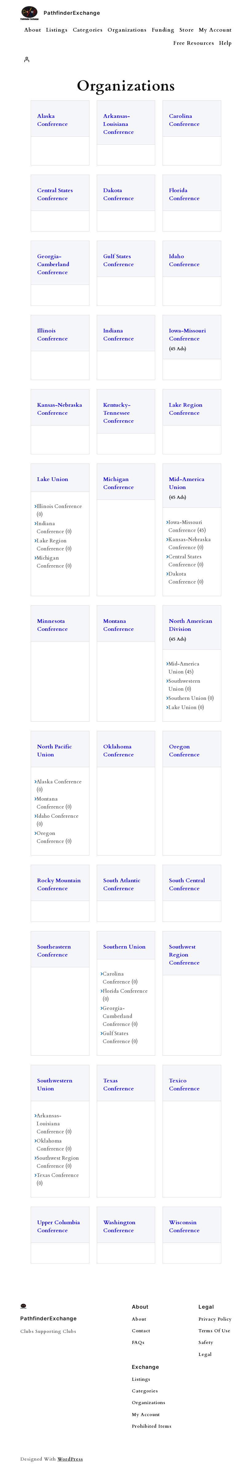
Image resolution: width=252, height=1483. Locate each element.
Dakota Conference (118, 194)
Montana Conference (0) (54, 803)
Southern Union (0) (191, 698)
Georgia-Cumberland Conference (53, 264)
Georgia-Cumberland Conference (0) (120, 1016)
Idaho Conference (184, 260)
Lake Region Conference (186, 409)
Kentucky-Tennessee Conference (118, 413)
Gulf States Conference (118, 260)
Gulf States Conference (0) (120, 1037)
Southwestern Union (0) (184, 685)
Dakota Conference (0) (185, 578)
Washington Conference (119, 1226)
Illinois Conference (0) (59, 510)
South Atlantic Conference (121, 884)
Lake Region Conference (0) (54, 545)
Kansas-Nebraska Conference (59, 409)
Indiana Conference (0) (54, 527)
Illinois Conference (52, 335)
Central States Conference (55, 194)
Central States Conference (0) (185, 560)
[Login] (26, 59)
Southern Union (124, 947)
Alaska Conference (52, 120)
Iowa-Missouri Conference (187, 335)
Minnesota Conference (52, 625)
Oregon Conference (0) (54, 837)
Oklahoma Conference (118, 751)
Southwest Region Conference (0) (58, 1162)
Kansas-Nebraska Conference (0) (189, 543)
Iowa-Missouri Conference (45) (187, 526)
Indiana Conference (118, 335)
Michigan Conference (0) (54, 562)
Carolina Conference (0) (120, 978)
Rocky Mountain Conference (59, 884)
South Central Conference (187, 884)
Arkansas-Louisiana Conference (118, 124)
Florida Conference (184, 194)
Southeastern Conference (54, 951)
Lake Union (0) (186, 707)
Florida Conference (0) (125, 995)
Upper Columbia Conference (58, 1226)
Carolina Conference (184, 120)
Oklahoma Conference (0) (54, 1145)
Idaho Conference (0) (58, 820)
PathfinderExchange (72, 13)
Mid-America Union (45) (183, 668)
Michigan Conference (118, 483)
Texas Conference (118, 1085)
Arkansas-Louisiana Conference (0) (54, 1123)
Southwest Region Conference (184, 955)
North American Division (190, 625)
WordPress (70, 1459)
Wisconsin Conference (184, 1226)
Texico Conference (184, 1085)
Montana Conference (118, 625)
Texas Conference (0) (58, 1179)
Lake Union (52, 479)
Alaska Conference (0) (59, 785)
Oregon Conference (184, 751)
